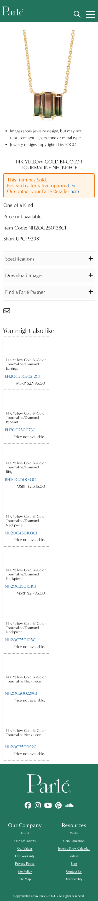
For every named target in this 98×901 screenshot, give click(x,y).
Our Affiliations (25, 841)
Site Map (25, 879)
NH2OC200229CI (21, 693)
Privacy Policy (24, 864)
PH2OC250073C (20, 429)
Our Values (24, 848)
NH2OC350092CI (21, 746)
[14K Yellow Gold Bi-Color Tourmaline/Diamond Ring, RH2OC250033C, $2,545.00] (26, 452)
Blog (74, 864)
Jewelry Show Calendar (74, 848)
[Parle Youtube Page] (47, 805)
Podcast (73, 856)
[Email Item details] (9, 312)
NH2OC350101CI (20, 586)
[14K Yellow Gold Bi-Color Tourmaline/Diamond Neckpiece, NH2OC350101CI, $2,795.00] (26, 557)
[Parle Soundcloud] (69, 805)
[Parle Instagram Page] (37, 805)
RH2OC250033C (20, 479)
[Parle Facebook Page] (28, 805)
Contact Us (74, 871)
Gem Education (74, 841)
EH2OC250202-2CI (22, 376)
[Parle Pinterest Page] (58, 805)
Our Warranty (24, 856)
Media (74, 833)
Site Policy (25, 871)
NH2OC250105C (20, 639)
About (25, 833)
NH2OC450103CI (21, 533)
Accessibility (73, 879)
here (72, 185)
